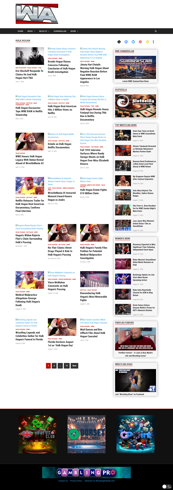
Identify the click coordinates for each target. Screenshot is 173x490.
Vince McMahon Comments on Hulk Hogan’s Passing (58, 286)
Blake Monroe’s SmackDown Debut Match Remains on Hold (144, 262)
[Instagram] (140, 41)
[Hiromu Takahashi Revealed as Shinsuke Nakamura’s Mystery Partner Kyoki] (123, 146)
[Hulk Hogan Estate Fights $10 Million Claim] (94, 180)
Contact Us (63, 480)
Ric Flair (29, 232)
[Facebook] (126, 41)
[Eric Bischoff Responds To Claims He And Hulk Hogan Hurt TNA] (30, 57)
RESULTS (43, 31)
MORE (73, 31)
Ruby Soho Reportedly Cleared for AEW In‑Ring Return (143, 292)
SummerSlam (60, 31)
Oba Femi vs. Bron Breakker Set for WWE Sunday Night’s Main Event (144, 208)
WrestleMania (68, 188)
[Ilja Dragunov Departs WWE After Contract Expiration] (123, 177)
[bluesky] (133, 41)
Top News (95, 147)
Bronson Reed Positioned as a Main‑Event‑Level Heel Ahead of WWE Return (144, 164)
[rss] (147, 41)
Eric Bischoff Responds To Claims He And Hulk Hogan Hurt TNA (29, 74)
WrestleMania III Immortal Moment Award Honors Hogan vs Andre (62, 196)
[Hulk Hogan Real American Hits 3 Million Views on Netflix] (62, 98)
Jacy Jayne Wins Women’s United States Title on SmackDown (143, 223)
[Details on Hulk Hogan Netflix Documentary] (62, 136)
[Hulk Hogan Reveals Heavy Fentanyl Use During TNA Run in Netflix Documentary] (94, 100)
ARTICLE (83, 290)
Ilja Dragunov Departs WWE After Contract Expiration (144, 177)
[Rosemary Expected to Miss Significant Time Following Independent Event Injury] (123, 245)
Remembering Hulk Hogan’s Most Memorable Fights (93, 297)
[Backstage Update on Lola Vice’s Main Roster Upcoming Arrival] (123, 275)
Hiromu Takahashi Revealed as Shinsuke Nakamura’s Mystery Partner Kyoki (144, 149)
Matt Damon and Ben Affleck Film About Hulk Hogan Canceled (92, 333)
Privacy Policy (76, 480)
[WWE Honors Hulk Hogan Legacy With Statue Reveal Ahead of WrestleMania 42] (30, 142)
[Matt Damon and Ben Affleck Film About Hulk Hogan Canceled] (94, 322)
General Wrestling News (90, 185)
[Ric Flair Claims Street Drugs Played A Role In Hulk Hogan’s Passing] (62, 234)
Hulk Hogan (32, 68)
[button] (167, 486)
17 (67, 365)
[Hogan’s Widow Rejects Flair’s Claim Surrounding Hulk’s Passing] (30, 227)
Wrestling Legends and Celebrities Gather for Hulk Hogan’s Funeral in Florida (30, 336)
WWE (60, 58)
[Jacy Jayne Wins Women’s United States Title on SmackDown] (123, 221)
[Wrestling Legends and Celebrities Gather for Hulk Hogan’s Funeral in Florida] (30, 323)
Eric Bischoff (21, 68)
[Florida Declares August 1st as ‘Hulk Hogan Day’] (62, 328)
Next (74, 365)
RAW (35, 103)
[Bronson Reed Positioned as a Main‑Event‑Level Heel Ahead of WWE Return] (123, 161)
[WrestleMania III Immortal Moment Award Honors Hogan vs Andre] (62, 182)
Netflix (29, 103)
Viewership (20, 104)
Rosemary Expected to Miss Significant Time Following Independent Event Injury (144, 247)
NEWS (30, 31)
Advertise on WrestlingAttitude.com (100, 480)
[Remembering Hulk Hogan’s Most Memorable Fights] (94, 280)
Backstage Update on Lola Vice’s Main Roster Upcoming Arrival (143, 277)
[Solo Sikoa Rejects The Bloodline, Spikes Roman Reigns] (123, 191)
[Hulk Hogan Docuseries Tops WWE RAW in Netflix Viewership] (30, 98)
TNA (39, 68)
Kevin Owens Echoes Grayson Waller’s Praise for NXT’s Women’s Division (144, 308)
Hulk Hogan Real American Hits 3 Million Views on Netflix (62, 110)
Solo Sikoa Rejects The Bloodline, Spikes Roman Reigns (143, 193)
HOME (20, 31)
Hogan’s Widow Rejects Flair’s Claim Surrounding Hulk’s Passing (29, 239)
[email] (153, 41)
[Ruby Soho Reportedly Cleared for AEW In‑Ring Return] (123, 290)
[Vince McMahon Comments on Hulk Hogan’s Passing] (62, 274)
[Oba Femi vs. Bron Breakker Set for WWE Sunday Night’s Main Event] (123, 206)
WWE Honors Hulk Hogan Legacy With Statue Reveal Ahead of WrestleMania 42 (30, 160)
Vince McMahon (65, 279)
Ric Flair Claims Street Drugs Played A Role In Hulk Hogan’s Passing (60, 251)
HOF (49, 188)
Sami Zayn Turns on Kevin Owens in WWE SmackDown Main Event (144, 134)
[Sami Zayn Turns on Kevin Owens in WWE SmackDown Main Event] (123, 131)
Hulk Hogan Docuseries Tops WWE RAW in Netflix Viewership (29, 111)
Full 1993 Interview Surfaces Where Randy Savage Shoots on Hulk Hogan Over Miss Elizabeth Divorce (94, 157)
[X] (119, 41)
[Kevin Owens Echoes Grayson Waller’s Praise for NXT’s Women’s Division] (123, 305)
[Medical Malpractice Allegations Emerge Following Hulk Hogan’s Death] (30, 281)
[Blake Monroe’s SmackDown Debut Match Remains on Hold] (123, 260)
